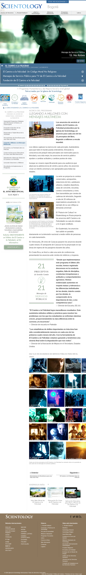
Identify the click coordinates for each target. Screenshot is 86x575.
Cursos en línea (45, 540)
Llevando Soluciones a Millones (14, 163)
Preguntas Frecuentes (64, 12)
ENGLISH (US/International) (10, 528)
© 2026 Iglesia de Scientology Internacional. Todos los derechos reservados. (25, 572)
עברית (7, 539)
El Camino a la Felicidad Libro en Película (14, 148)
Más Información (45, 542)
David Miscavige (66, 534)
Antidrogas (52, 102)
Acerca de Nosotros (7, 13)
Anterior (22, 85)
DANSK (7, 534)
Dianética (65, 527)
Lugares (43, 546)
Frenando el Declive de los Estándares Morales (12, 128)
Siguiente (64, 85)
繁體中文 (7, 546)
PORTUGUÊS (25, 544)
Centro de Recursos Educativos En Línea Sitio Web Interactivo (14, 153)
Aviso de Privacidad (47, 574)
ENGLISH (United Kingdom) (10, 531)
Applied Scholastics (24, 103)
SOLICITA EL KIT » (13, 247)
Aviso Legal (78, 574)
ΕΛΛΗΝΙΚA (24, 539)
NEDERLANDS (9, 548)
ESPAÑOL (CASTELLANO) (25, 536)
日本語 (7, 541)
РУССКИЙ (8, 544)
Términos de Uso (69, 574)
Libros (79, 13)
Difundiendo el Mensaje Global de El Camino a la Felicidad (14, 158)
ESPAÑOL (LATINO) (26, 533)
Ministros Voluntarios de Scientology (68, 540)
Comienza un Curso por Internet (68, 537)
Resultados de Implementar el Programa (13, 167)
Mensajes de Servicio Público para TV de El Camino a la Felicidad (34, 76)
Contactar (43, 544)
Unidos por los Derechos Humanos (69, 556)
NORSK (23, 529)
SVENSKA (24, 531)
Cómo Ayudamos (5, 104)
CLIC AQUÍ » (13, 195)
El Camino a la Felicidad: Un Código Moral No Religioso (29, 71)
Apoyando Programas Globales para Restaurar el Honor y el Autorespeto (14, 123)
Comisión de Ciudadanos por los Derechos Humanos (70, 564)
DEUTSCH (8, 550)
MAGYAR (23, 527)
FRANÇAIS (8, 537)
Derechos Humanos (60, 103)
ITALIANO (23, 541)
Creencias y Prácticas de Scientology (48, 528)
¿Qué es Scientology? (36, 12)
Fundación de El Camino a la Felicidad (21, 80)
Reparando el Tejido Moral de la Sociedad (14, 133)
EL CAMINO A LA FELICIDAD (29, 108)
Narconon (43, 101)
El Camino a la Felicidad (15, 103)
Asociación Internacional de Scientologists (69, 544)
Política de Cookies (59, 574)
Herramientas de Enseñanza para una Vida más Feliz (14, 138)
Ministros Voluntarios (50, 12)
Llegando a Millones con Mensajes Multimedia (14, 143)
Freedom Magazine (67, 547)
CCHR (69, 102)
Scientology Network (68, 530)
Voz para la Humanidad (47, 531)
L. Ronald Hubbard (21, 13)
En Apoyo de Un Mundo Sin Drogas (69, 552)
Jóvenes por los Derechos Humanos (69, 560)
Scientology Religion (67, 532)
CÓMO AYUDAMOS (12, 108)
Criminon (34, 103)
